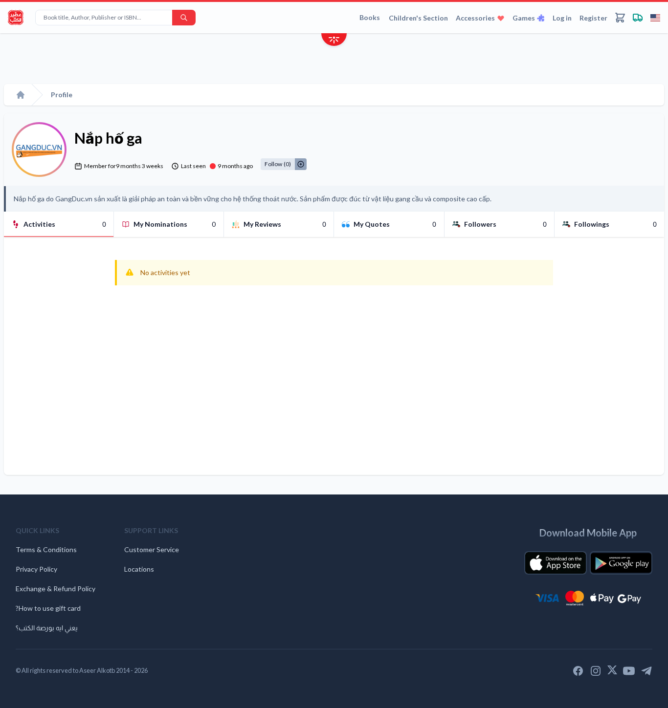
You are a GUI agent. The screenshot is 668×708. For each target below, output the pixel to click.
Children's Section (418, 18)
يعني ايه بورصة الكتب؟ (47, 627)
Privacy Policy (36, 569)
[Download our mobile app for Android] (621, 563)
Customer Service (151, 549)
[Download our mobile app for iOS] (555, 563)
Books (369, 17)
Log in (562, 18)
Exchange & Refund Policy (55, 588)
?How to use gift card (48, 608)
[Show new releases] (334, 40)
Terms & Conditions (46, 549)
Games (523, 18)
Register (593, 18)
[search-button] (184, 17)
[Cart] (620, 17)
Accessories (475, 18)
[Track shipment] (638, 17)
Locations (139, 569)
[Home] (20, 95)
